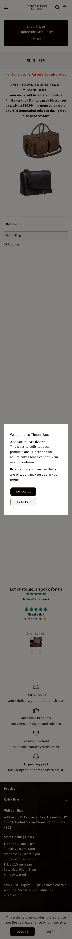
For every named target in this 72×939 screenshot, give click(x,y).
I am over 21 (23, 491)
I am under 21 (23, 502)
